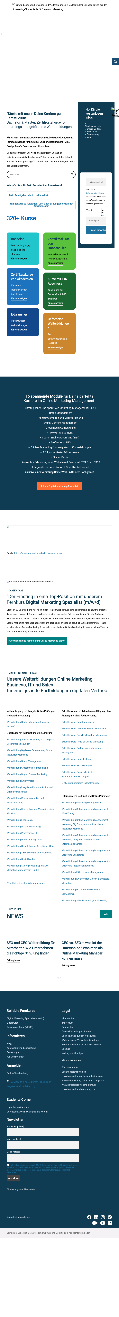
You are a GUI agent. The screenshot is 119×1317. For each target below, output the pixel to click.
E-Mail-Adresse (13, 1152)
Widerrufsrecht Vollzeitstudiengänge (80, 1040)
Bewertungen (13, 1052)
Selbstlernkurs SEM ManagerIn (77, 765)
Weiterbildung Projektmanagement (24, 839)
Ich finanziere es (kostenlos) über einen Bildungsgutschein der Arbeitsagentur (41, 204)
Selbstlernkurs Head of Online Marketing (82, 741)
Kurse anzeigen (19, 258)
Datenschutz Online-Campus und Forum (27, 1111)
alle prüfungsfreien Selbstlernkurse (81, 783)
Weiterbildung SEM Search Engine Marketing (29, 852)
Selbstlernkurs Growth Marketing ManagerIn (84, 735)
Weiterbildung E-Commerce (20, 780)
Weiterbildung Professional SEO (23, 833)
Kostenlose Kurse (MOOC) (20, 1027)
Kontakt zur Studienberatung (21, 1048)
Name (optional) (14, 1139)
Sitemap (66, 1049)
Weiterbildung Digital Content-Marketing (27, 774)
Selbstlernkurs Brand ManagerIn (78, 722)
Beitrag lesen (13, 960)
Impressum (67, 1022)
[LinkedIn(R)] (96, 1217)
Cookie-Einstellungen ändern (76, 1031)
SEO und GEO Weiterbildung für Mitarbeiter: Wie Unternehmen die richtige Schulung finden (31, 948)
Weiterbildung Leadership (20, 820)
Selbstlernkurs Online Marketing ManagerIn (84, 728)
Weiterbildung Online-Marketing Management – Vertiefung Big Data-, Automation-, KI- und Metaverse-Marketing (86, 824)
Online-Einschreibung (17, 1073)
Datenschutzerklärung (95, 193)
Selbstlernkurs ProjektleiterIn (76, 759)
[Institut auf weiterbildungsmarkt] (26, 883)
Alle (106, 914)
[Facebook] (89, 1217)
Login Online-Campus (18, 1107)
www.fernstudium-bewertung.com (79, 1089)
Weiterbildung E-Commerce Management (82, 872)
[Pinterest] (110, 1217)
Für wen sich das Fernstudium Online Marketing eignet (36, 640)
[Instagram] (103, 1217)
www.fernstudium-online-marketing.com (82, 1076)
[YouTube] (102, 1223)
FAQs (9, 1043)
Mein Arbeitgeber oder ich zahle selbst (28, 195)
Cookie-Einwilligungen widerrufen (79, 1035)
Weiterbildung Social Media (21, 859)
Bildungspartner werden (74, 1071)
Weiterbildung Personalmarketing (24, 826)
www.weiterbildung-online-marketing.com (83, 1080)
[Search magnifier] (72, 174)
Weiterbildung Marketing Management (81, 802)
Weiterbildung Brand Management (24, 761)
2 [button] (60, 977)
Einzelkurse (12, 1022)
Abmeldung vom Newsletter (21, 1189)
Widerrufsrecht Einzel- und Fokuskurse (81, 1044)
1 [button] (58, 977)
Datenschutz (68, 1027)
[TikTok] (94, 1223)
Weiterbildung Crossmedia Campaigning (27, 767)
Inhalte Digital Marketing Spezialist (59, 486)
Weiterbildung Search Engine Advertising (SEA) (30, 846)
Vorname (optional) (15, 1126)
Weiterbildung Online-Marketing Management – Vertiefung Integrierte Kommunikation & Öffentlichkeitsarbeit (86, 839)
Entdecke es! (18, 72)
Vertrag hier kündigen (72, 1053)
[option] (31, 949)
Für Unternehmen (15, 1056)
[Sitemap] (110, 1223)
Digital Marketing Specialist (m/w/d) (25, 1018)
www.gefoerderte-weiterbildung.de (79, 1084)
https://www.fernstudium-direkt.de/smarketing (38, 553)
